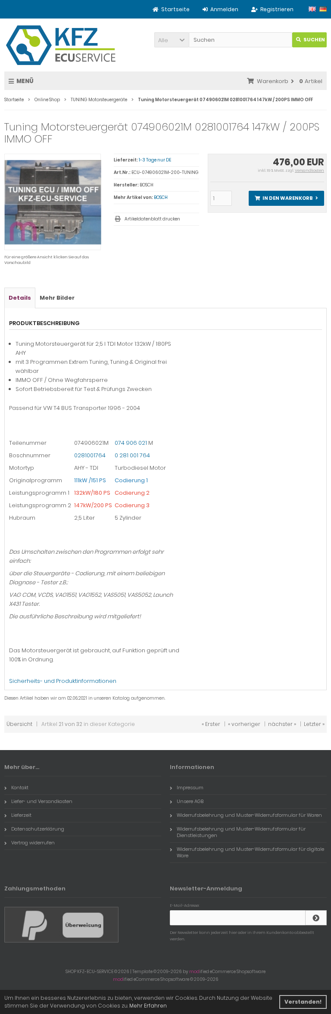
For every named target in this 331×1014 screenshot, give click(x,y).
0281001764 (90, 455)
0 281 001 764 (132, 455)
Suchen (309, 40)
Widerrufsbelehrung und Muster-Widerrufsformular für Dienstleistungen (241, 832)
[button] (171, 39)
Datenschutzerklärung (37, 828)
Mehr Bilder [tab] (57, 298)
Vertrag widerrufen (33, 842)
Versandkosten (309, 170)
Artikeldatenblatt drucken (152, 219)
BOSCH (161, 197)
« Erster (211, 724)
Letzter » (314, 724)
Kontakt (19, 787)
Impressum (190, 787)
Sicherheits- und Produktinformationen (62, 681)
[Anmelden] (316, 918)
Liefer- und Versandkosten (41, 801)
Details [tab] (20, 298)
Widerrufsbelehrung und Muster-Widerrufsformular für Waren (249, 815)
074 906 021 (131, 443)
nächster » (282, 724)
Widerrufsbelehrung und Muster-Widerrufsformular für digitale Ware (250, 852)
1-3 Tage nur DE (155, 160)
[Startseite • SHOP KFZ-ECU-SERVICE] (61, 45)
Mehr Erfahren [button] (148, 1005)
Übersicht (19, 724)
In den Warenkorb (286, 198)
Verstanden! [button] (303, 1001)
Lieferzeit (21, 815)
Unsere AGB (190, 801)
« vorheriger (244, 724)
